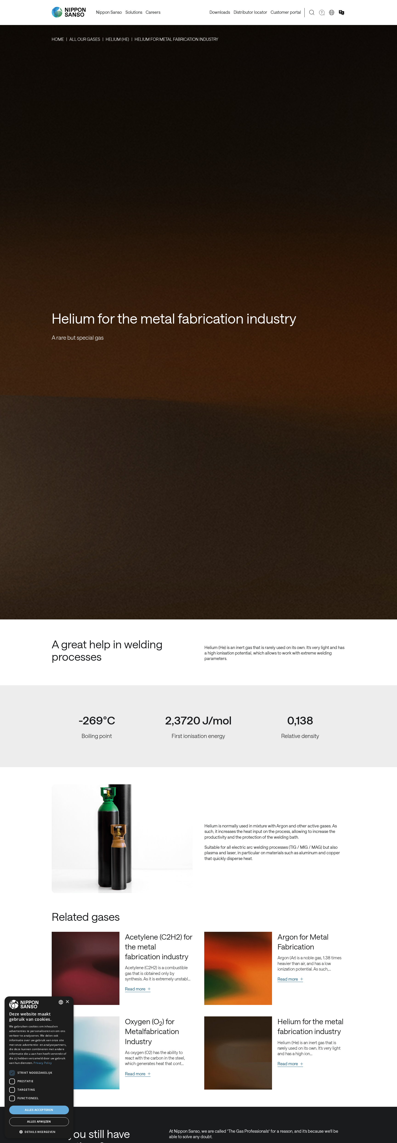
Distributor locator (250, 12)
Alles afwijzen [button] (39, 1122)
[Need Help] (321, 12)
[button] (39, 1131)
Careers (153, 12)
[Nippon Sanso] (69, 12)
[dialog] (39, 1067)
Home (58, 39)
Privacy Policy (43, 1063)
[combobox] (61, 1002)
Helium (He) (117, 39)
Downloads (220, 12)
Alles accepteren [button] (39, 1110)
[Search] (312, 12)
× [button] (67, 1002)
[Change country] (331, 12)
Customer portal (286, 12)
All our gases (84, 39)
